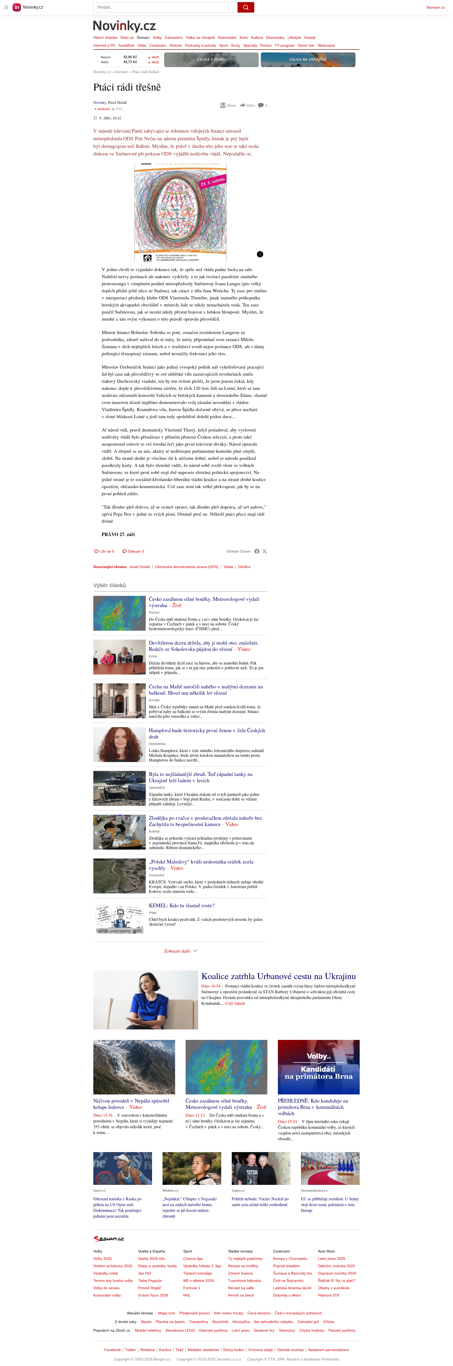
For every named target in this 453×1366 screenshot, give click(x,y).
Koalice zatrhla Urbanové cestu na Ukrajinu (278, 976)
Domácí (143, 37)
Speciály (250, 45)
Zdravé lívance (240, 1273)
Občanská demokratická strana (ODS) (186, 567)
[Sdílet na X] (264, 551)
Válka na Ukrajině (200, 37)
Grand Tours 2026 (153, 1295)
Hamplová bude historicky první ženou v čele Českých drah (207, 733)
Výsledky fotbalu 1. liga (202, 1266)
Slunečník (220, 1322)
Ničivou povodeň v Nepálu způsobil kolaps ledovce (131, 1103)
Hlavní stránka (105, 37)
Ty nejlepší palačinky (245, 1258)
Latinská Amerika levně (292, 1288)
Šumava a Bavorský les (292, 1273)
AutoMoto (126, 45)
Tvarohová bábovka (244, 1280)
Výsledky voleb (105, 1273)
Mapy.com (166, 1313)
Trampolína (198, 1322)
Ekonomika (275, 37)
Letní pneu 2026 (331, 1258)
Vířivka (328, 1322)
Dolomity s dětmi (287, 1295)
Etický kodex (233, 1350)
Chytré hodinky (311, 1330)
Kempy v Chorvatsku (290, 1258)
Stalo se (127, 37)
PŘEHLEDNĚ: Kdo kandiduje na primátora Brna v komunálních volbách (313, 1107)
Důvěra (244, 567)
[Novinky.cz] (124, 27)
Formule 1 (191, 1288)
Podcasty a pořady (200, 45)
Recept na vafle (241, 1288)
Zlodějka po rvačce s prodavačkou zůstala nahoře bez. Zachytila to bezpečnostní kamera (206, 821)
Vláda (228, 567)
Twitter (130, 1350)
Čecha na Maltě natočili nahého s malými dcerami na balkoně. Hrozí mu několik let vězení (206, 689)
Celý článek (235, 1003)
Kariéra (165, 1350)
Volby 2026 (102, 1258)
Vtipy (153, 913)
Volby (157, 37)
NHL (187, 1295)
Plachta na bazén (170, 1322)
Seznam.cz (436, 7)
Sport (223, 45)
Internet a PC (104, 45)
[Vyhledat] (246, 7)
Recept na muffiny (243, 1266)
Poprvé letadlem (286, 1266)
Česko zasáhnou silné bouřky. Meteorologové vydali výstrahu (204, 602)
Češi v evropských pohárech (298, 1313)
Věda (142, 45)
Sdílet (250, 105)
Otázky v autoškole (333, 1288)
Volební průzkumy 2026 (112, 1266)
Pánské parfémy (341, 1330)
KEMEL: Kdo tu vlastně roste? (181, 905)
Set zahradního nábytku (273, 1322)
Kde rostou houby (228, 1313)
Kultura (257, 37)
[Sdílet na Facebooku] (257, 551)
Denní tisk (306, 45)
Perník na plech (241, 1295)
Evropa (154, 700)
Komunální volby (107, 1295)
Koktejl (309, 37)
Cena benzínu (259, 1313)
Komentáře (227, 37)
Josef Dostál (140, 567)
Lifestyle (294, 37)
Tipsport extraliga (197, 1273)
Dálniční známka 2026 (336, 1266)
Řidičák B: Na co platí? (336, 1280)
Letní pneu (241, 1330)
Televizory (287, 1330)
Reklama (147, 1350)
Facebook (112, 1350)
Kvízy (235, 45)
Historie (175, 45)
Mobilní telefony (148, 1330)
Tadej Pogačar (150, 1280)
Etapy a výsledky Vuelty (157, 1266)
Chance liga (193, 1258)
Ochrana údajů (260, 1350)
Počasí (266, 45)
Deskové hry (264, 1330)
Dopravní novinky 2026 (337, 1273)
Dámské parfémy (213, 1330)
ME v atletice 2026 (198, 1280)
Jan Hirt (144, 1273)
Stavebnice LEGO (180, 1330)
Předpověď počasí (194, 1313)
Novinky (99, 102)
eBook (231, 105)
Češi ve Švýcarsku (288, 1280)
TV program (285, 45)
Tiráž (179, 1350)
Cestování (157, 45)
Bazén (146, 1322)
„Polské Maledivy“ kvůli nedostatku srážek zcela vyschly (201, 864)
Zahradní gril (308, 1322)
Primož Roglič (149, 1288)
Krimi (244, 37)
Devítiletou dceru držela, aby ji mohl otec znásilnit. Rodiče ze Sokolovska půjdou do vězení (203, 645)
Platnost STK (328, 1295)
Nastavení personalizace (328, 1350)
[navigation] (6, 7)
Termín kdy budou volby (113, 1280)
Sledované (326, 45)
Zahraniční (174, 37)
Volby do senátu (106, 1288)
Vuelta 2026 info (151, 1258)
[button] (180, 213)
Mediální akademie (203, 1350)
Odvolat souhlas (290, 1350)
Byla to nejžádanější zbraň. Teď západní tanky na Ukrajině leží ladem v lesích (200, 777)
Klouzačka (241, 1322)
